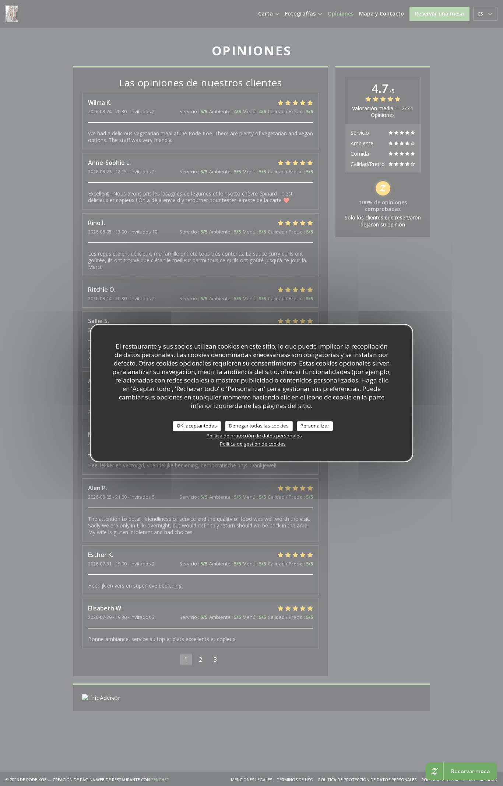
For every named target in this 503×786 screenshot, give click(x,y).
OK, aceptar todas (197, 425)
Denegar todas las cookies (259, 425)
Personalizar (314, 425)
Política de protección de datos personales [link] (254, 435)
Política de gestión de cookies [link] (253, 443)
